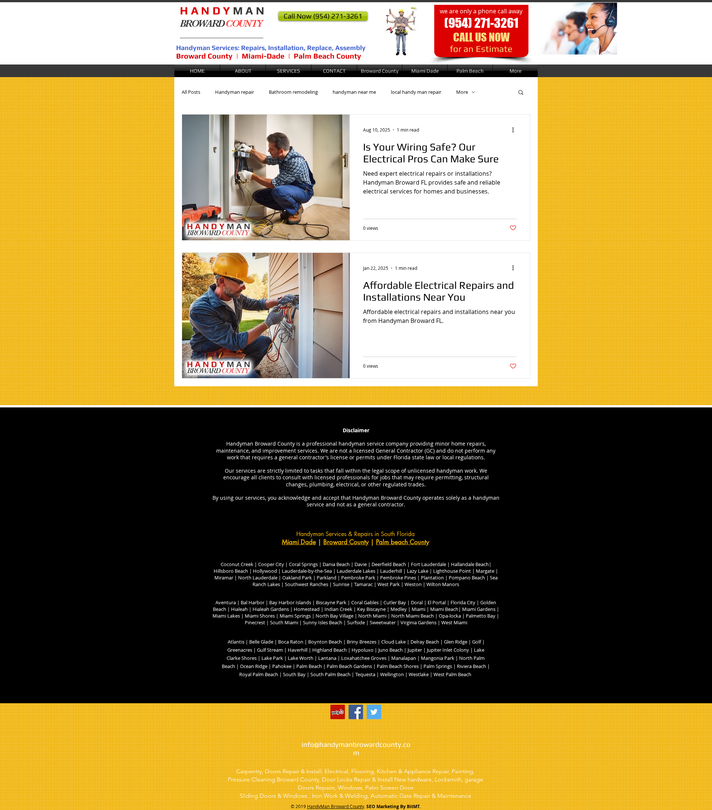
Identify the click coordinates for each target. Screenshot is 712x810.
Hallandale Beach (470, 564)
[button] (379, 71)
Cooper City (271, 564)
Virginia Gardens (417, 622)
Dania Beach (336, 564)
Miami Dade (299, 542)
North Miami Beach (412, 615)
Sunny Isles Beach (322, 622)
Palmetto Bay (480, 615)
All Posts (191, 92)
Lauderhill (391, 571)
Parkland (326, 577)
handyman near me (354, 92)
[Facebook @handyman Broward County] (356, 712)
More (462, 92)
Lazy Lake (417, 571)
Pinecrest (255, 622)
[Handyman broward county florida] (337, 712)
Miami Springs (295, 615)
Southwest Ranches (306, 584)
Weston (413, 584)
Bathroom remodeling (293, 92)
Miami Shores (260, 615)
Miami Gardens (478, 609)
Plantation (432, 577)
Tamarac (363, 584)
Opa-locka (450, 615)
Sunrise (341, 584)
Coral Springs (303, 564)
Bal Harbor (252, 602)
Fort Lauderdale (428, 564)
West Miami (454, 622)
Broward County (346, 542)
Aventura (225, 602)
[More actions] (515, 129)
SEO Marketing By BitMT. (393, 806)
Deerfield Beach (389, 564)
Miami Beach (444, 609)
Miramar (223, 577)
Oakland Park (296, 577)
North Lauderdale (257, 577)
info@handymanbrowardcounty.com (356, 748)
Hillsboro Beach (231, 571)
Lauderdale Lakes (356, 571)
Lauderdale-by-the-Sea (307, 571)
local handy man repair (416, 92)
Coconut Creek (237, 564)
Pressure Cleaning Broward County (273, 779)
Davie (360, 564)
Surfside (356, 622)
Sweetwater (383, 622)
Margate (484, 571)
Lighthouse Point (452, 571)
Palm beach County (402, 542)
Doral (416, 602)
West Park (389, 584)
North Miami (371, 615)
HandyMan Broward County (335, 806)
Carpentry (249, 771)
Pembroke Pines (397, 577)
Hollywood (265, 571)
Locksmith (448, 779)
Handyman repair (234, 92)
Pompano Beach (466, 577)
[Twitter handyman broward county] (374, 712)
